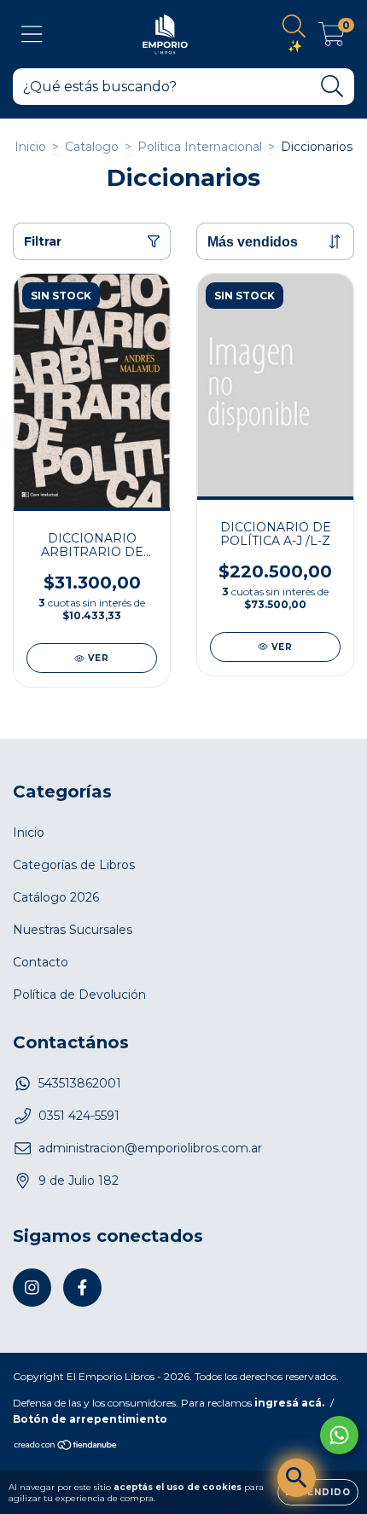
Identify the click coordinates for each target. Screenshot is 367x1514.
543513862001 (79, 1083)
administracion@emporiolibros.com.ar (150, 1148)
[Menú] (32, 34)
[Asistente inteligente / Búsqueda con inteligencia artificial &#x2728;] (296, 1478)
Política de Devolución (79, 994)
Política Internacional (199, 146)
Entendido (318, 1492)
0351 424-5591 (78, 1115)
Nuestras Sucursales (72, 929)
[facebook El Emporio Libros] (82, 1287)
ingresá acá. (289, 1402)
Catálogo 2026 (56, 897)
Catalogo (92, 146)
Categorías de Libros (74, 865)
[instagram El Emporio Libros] (32, 1287)
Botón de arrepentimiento (90, 1418)
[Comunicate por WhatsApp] (339, 1435)
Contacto (40, 962)
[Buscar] (332, 87)
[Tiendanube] (66, 1447)
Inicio (30, 146)
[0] (331, 38)
